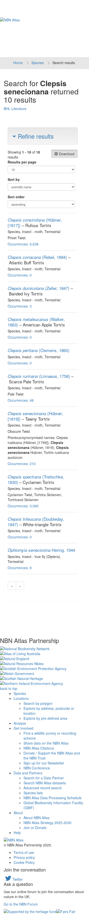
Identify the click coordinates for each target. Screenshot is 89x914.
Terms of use (24, 852)
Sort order (16, 196)
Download (66, 153)
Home (18, 62)
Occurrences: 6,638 (23, 243)
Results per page (22, 161)
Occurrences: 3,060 (23, 505)
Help (17, 832)
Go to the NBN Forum (21, 904)
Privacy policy (24, 857)
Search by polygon (38, 703)
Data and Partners (28, 772)
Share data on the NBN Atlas (45, 743)
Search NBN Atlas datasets (44, 782)
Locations (21, 698)
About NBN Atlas (36, 817)
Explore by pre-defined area (45, 718)
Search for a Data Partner (43, 777)
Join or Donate (34, 827)
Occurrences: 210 (22, 463)
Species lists (33, 792)
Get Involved (23, 728)
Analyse (20, 723)
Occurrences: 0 (20, 275)
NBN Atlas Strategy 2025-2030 (47, 822)
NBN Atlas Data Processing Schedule (52, 797)
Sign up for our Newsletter (43, 762)
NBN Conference (36, 767)
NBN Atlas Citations (38, 748)
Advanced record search (42, 787)
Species (37, 62)
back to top (8, 688)
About (18, 812)
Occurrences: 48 (21, 400)
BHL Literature (15, 108)
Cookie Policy (24, 862)
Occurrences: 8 (20, 567)
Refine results (35, 136)
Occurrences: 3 (20, 306)
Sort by (14, 179)
